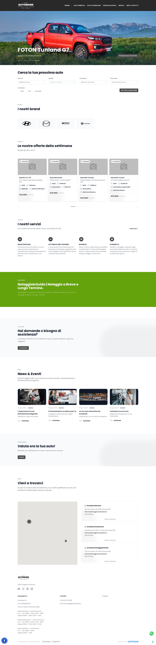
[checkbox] (18, 91)
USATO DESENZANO (94, 5)
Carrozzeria (83, 78)
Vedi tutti (133, 229)
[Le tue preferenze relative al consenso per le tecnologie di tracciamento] (153, 642)
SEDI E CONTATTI (132, 5)
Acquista (105, 596)
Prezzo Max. (114, 78)
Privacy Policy (46, 641)
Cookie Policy (56, 641)
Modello (51, 78)
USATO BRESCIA (79, 5)
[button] (65, 541)
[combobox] (32, 82)
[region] (78, 183)
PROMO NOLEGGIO (109, 5)
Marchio (20, 78)
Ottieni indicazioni (110, 519)
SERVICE (121, 5)
